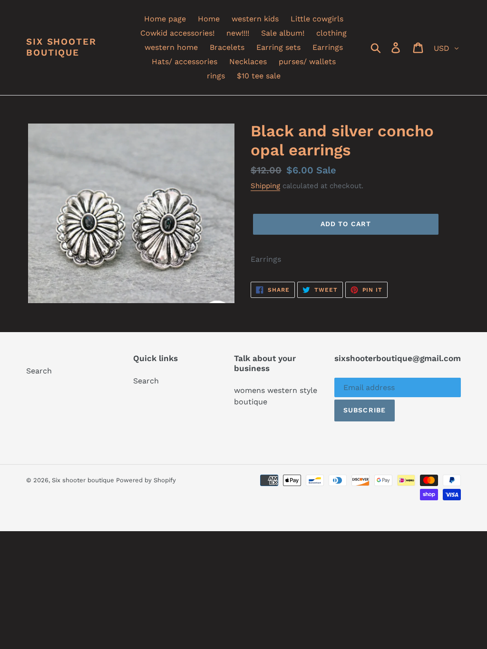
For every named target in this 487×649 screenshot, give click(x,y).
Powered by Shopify (146, 480)
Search (39, 370)
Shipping (265, 185)
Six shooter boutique (61, 47)
